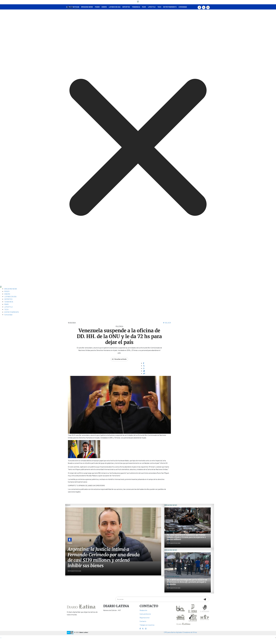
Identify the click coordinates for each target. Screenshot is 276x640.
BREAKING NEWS (10, 289)
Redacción (143, 610)
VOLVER (168, 323)
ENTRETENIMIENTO (170, 7)
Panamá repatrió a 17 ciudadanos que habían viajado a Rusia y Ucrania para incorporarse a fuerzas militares (186, 537)
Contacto (143, 621)
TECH (159, 7)
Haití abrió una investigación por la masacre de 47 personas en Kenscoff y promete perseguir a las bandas (187, 582)
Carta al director (145, 614)
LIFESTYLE (151, 7)
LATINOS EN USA (114, 7)
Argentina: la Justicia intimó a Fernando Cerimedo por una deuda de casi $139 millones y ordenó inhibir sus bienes (104, 557)
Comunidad (183, 7)
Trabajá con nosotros (147, 625)
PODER (97, 7)
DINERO (104, 7)
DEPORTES (126, 7)
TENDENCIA (136, 7)
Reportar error (145, 618)
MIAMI (144, 7)
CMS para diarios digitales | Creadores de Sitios (180, 632)
